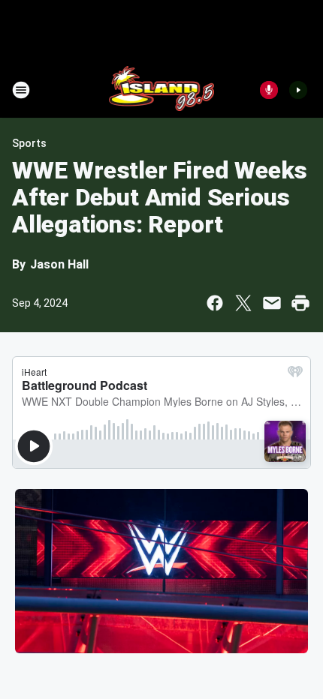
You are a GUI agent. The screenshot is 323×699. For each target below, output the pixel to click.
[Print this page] (300, 303)
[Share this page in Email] (271, 303)
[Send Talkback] (269, 90)
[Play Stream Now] (298, 90)
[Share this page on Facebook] (214, 303)
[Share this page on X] (243, 303)
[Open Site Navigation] (21, 90)
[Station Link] (162, 90)
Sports (29, 143)
